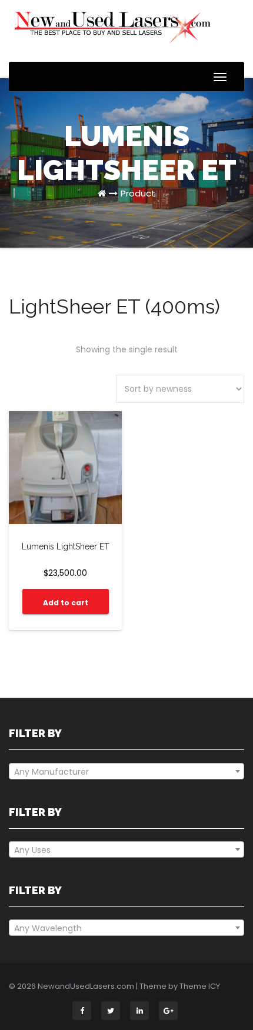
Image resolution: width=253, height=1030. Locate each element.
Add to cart (65, 603)
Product (138, 193)
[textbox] (126, 772)
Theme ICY (199, 986)
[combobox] (126, 771)
